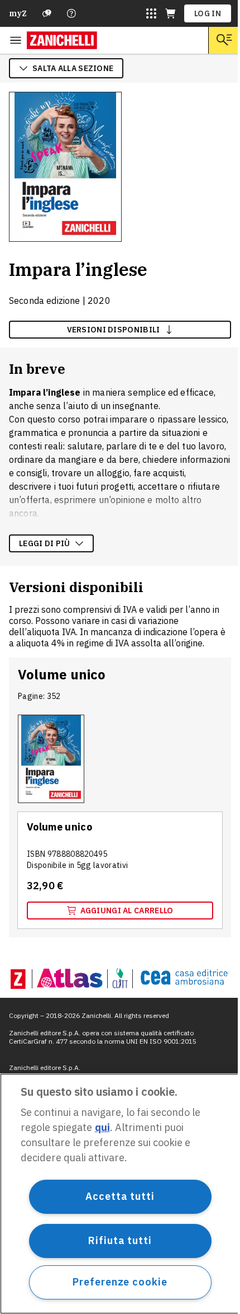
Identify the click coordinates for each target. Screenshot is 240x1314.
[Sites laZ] (151, 13)
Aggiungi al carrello (127, 910)
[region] (120, 1193)
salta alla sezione (72, 68)
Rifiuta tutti (120, 1240)
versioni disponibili (113, 330)
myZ (18, 13)
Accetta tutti (120, 1196)
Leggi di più (44, 543)
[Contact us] (71, 13)
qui (102, 1127)
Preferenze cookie (120, 1281)
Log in (207, 13)
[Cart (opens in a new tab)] (170, 13)
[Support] (47, 13)
